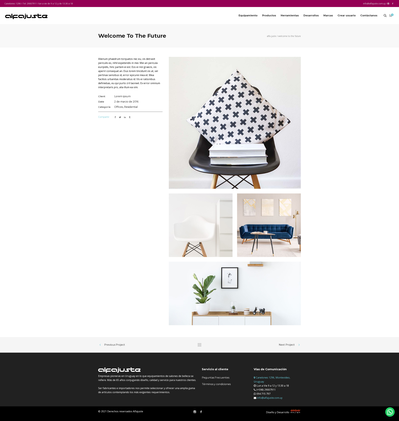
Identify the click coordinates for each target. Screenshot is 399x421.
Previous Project (114, 344)
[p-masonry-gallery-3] (269, 225)
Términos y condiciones (216, 384)
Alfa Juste (271, 36)
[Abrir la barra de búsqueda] (385, 15)
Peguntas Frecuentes (215, 377)
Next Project (287, 344)
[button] (390, 412)
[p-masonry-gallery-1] (235, 123)
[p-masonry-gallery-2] (235, 293)
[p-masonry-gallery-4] (200, 225)
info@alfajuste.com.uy (374, 3)
